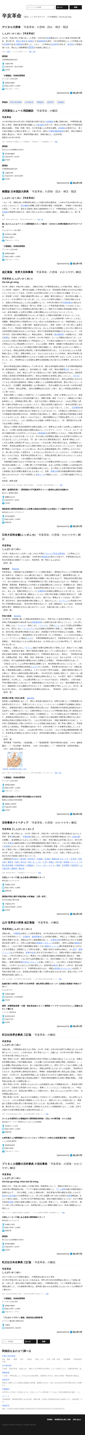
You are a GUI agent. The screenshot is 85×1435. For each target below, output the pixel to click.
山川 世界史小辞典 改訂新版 (18, 922)
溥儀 (58, 865)
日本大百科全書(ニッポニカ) (18, 534)
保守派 (70, 44)
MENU (4, 2)
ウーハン (29, 648)
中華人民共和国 (15, 102)
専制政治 (45, 557)
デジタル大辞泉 (11, 27)
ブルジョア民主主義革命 (54, 554)
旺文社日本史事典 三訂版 (16, 1262)
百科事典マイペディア (15, 822)
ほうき (28, 638)
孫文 (23, 41)
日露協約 (60, 102)
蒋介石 (23, 862)
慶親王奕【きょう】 (60, 859)
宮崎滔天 (75, 865)
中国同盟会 (67, 303)
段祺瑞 (66, 862)
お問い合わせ (77, 1419)
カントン (57, 625)
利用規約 (49, 1419)
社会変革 (54, 44)
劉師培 (14, 868)
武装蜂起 (50, 122)
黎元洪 (66, 369)
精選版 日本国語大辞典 (15, 191)
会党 (33, 952)
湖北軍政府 (59, 334)
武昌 (49, 38)
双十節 (59, 862)
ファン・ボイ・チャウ (45, 865)
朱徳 (17, 862)
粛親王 (10, 862)
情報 (30, 51)
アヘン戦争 (61, 1189)
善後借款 (42, 433)
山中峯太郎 (29, 102)
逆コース (41, 475)
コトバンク (12, 7)
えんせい (34, 667)
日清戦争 (26, 937)
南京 (18, 41)
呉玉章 (73, 859)
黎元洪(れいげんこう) (30, 962)
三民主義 (11, 1196)
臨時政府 (42, 41)
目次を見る (15, 569)
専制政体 (40, 102)
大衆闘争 (41, 591)
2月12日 (76, 376)
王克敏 (47, 859)
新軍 (6, 338)
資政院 (77, 943)
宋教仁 (51, 862)
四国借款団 (36, 622)
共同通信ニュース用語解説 (17, 110)
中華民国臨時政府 (56, 131)
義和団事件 (36, 937)
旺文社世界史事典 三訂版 (16, 1034)
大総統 (30, 41)
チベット (75, 862)
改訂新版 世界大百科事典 (17, 272)
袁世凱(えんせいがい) (63, 968)
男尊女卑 (54, 471)
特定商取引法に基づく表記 (63, 1419)
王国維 (40, 859)
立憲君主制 (55, 940)
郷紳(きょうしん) (52, 946)
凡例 (34, 51)
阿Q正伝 (14, 859)
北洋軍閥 (75, 408)
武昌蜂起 (62, 128)
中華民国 (19, 44)
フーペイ (43, 625)
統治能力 (41, 125)
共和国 (7, 44)
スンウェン (63, 601)
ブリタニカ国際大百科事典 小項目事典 (24, 1163)
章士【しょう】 (34, 862)
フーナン (21, 625)
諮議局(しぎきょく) (44, 943)
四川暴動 (24, 206)
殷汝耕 (23, 859)
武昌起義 (76, 837)
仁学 (45, 862)
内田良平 (50, 102)
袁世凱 (5, 212)
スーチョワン (28, 629)
